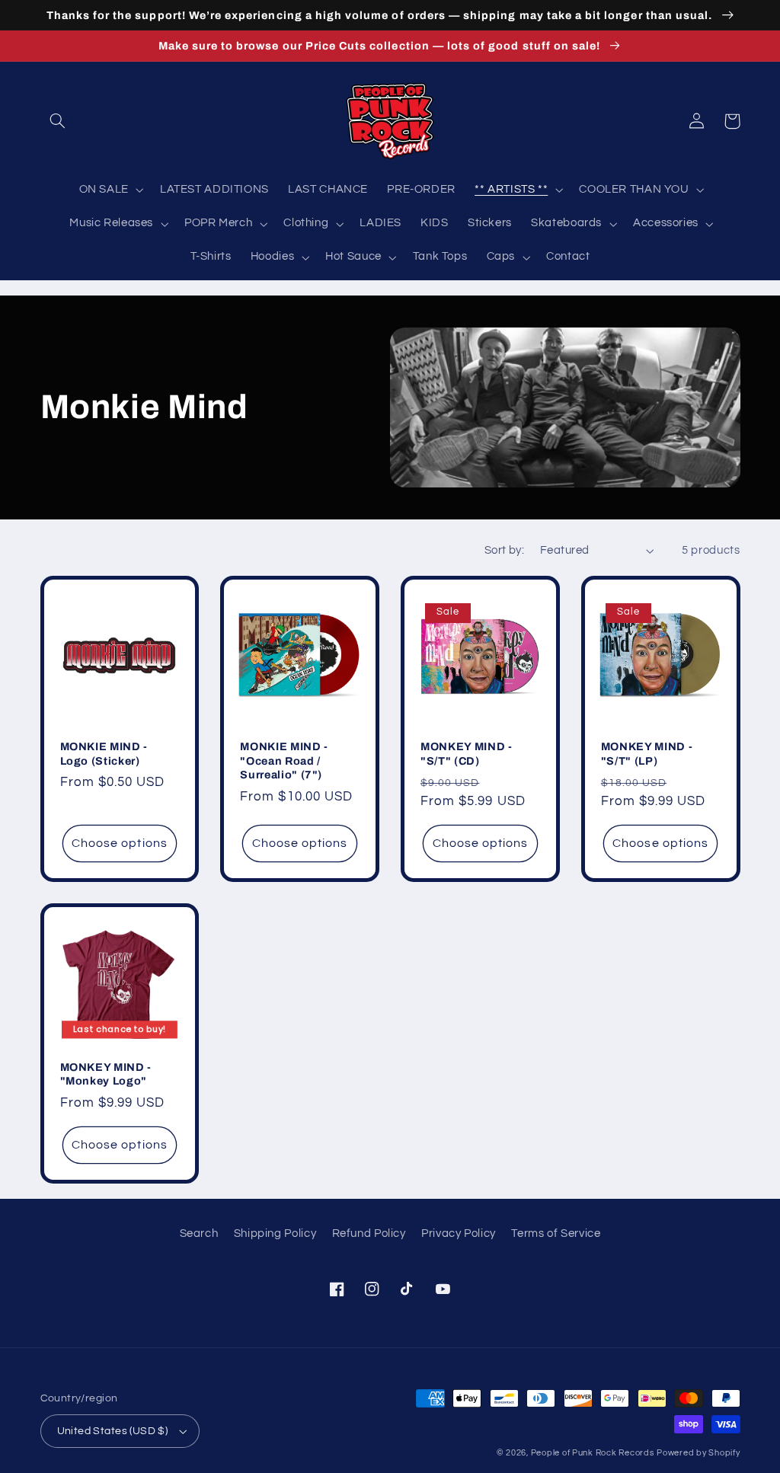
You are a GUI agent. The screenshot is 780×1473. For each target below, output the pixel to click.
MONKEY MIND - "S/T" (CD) (466, 753)
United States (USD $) (112, 1431)
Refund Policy (369, 1233)
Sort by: (504, 550)
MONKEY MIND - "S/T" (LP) (647, 753)
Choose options (120, 843)
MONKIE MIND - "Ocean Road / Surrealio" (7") (284, 760)
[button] (57, 121)
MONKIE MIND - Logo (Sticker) (104, 753)
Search (199, 1233)
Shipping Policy (275, 1233)
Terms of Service (555, 1233)
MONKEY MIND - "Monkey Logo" (106, 1074)
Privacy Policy (458, 1233)
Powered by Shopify (698, 1453)
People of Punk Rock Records (592, 1453)
